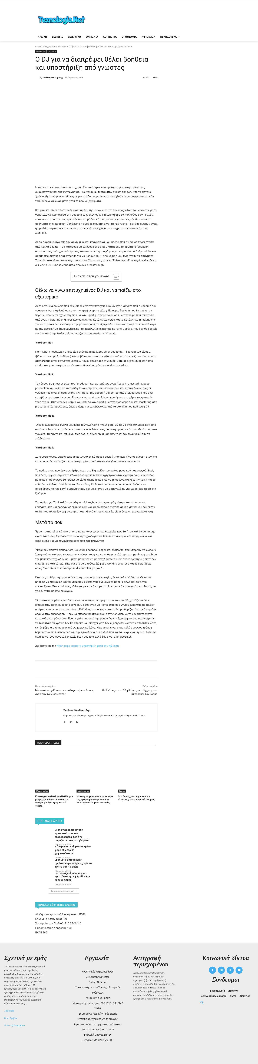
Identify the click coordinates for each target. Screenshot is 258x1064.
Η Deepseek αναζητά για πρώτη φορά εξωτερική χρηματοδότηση (73, 850)
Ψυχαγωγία (49, 46)
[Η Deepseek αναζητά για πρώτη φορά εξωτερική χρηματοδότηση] (43, 851)
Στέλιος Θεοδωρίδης (52, 77)
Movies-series (42, 791)
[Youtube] (239, 970)
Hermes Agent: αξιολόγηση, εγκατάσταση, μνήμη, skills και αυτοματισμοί (72, 876)
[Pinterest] (82, 86)
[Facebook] (66, 86)
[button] (202, 1003)
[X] (74, 86)
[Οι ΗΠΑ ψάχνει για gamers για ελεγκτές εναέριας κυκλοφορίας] (137, 763)
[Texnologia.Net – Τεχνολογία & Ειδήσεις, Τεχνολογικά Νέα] (63, 19)
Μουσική (62, 46)
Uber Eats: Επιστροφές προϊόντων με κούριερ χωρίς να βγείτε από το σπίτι (73, 863)
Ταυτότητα (9, 1010)
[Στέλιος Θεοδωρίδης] (37, 77)
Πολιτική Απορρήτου (14, 1025)
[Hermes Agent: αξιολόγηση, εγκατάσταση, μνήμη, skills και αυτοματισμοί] (43, 877)
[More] (99, 86)
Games (122, 791)
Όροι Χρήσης (10, 1018)
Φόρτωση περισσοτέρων (63, 890)
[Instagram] (71, 721)
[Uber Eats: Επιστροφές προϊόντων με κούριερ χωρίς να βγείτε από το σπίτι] (43, 864)
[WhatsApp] (90, 86)
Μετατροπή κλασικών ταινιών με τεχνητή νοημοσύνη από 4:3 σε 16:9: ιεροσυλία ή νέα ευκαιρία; (95, 799)
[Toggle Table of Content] (114, 277)
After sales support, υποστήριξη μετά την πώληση (88, 645)
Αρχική (38, 46)
